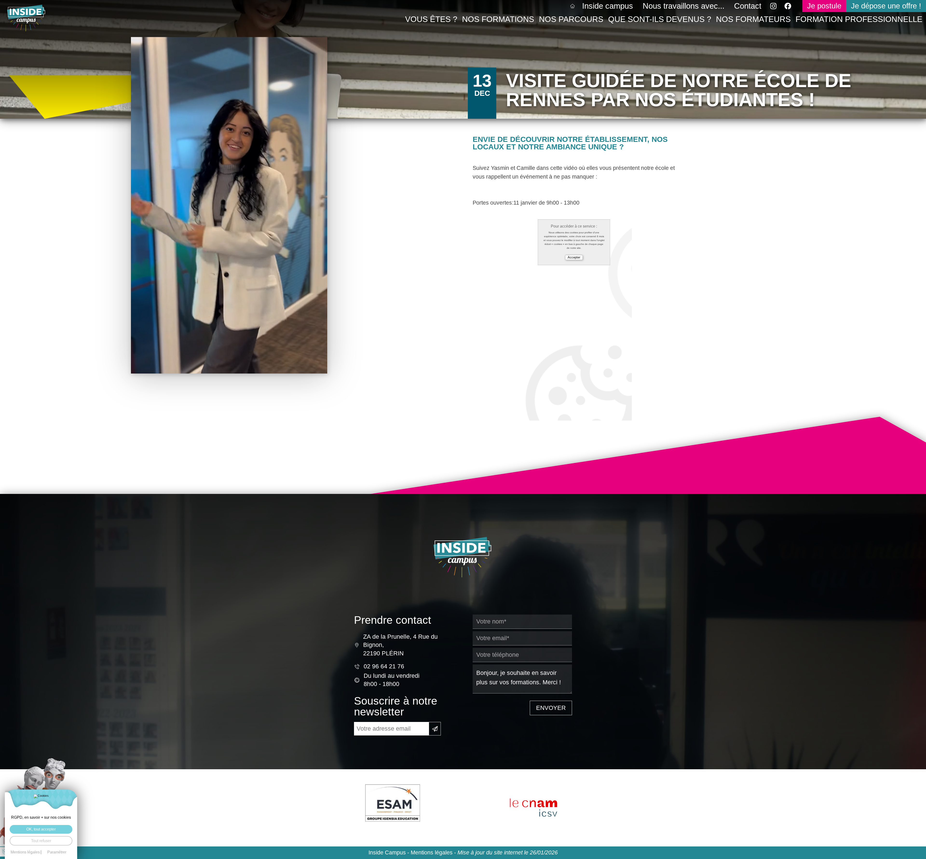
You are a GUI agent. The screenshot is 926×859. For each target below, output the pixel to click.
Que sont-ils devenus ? (659, 19)
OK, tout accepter (41, 829)
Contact (747, 5)
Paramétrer (56, 852)
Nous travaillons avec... (683, 5)
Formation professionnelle (859, 19)
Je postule (824, 6)
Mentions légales (432, 853)
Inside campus (607, 5)
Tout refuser (41, 841)
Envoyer (551, 708)
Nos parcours (571, 19)
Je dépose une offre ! (886, 6)
